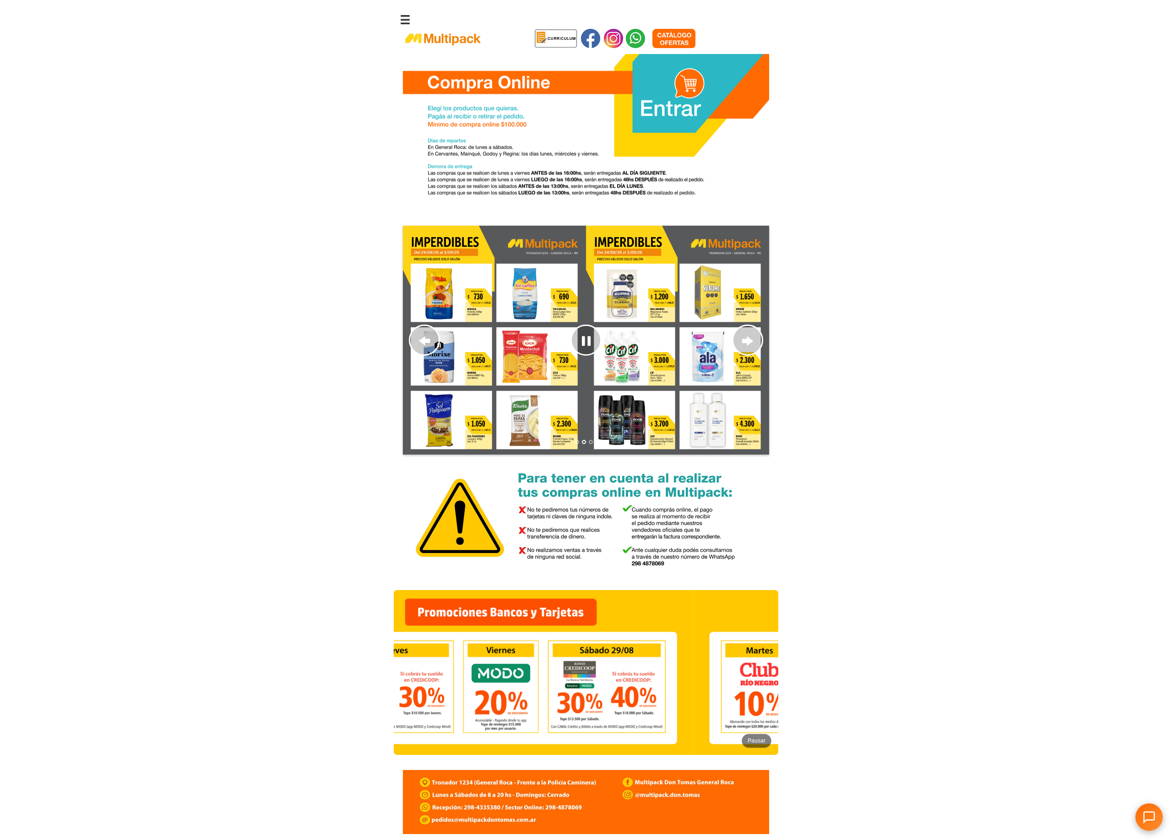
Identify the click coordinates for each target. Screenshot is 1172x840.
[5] (604, 442)
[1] (577, 442)
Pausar (756, 740)
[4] (598, 442)
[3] (591, 442)
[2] (584, 442)
